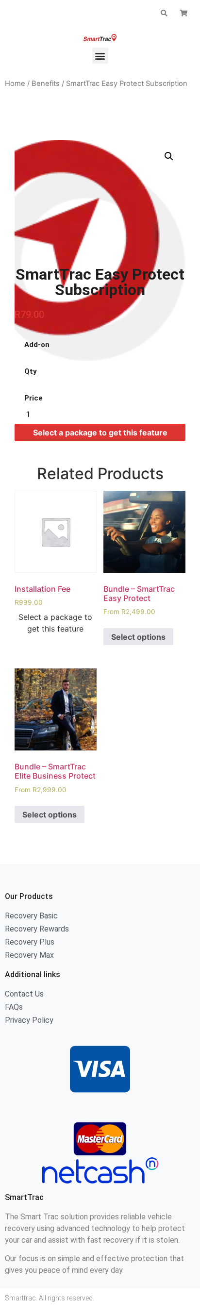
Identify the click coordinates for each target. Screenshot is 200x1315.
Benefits (46, 83)
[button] (100, 56)
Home (15, 83)
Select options (138, 637)
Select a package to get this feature (100, 432)
